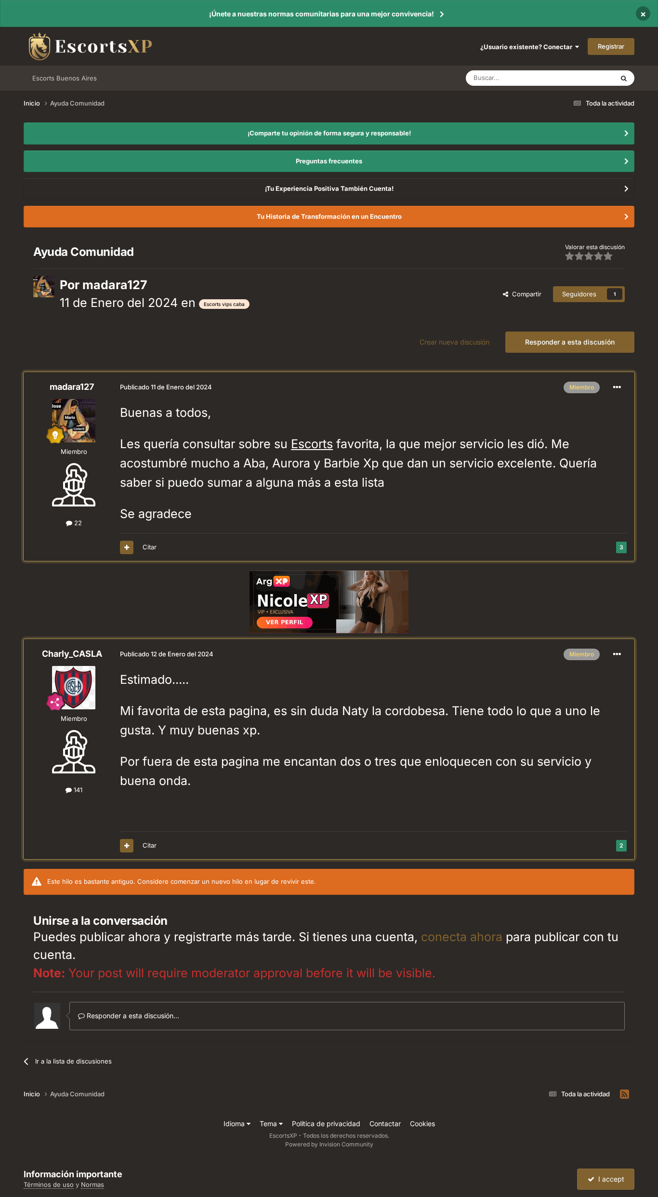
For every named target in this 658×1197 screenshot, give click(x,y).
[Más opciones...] (617, 387)
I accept (609, 1179)
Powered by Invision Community (329, 1144)
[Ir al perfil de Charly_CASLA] (73, 687)
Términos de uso (49, 1184)
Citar (150, 547)
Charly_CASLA (72, 654)
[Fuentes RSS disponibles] (624, 1094)
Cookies (422, 1123)
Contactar (385, 1123)
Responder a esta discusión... (132, 1015)
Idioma (235, 1123)
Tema (269, 1123)
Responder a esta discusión (570, 342)
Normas (92, 1184)
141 (77, 790)
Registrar (611, 46)
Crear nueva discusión (454, 342)
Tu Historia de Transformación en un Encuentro (329, 216)
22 (77, 523)
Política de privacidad (326, 1123)
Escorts (312, 444)
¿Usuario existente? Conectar (527, 47)
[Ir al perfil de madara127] (43, 286)
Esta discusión (581, 77)
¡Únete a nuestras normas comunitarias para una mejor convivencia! (321, 14)
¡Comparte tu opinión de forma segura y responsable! (329, 133)
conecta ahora (461, 937)
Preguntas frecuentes (329, 161)
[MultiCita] (126, 547)
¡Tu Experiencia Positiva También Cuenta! (329, 188)
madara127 (114, 285)
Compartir (524, 294)
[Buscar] (623, 78)
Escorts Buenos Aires (64, 78)
